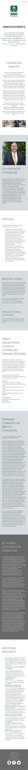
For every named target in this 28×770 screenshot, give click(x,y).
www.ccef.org (8, 688)
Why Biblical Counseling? (11, 657)
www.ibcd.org (19, 708)
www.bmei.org (9, 732)
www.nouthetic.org (16, 724)
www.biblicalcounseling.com (12, 670)
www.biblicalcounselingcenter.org (13, 717)
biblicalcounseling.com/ (9, 44)
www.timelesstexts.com (11, 680)
